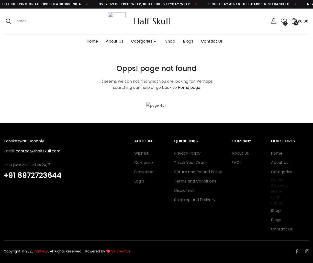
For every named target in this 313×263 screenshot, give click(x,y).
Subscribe (143, 172)
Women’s (279, 185)
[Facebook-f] (297, 251)
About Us (114, 41)
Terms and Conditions (195, 181)
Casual (277, 203)
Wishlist (141, 153)
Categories (142, 41)
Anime (276, 191)
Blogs (188, 41)
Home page (189, 87)
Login (139, 181)
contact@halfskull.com (38, 151)
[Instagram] (307, 251)
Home (92, 41)
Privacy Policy (187, 153)
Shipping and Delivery (194, 200)
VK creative (121, 251)
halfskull (41, 251)
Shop (170, 41)
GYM (275, 197)
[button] (299, 21)
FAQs (237, 162)
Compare (143, 162)
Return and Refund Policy (198, 172)
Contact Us (212, 41)
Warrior (277, 179)
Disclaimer (184, 190)
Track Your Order (190, 162)
